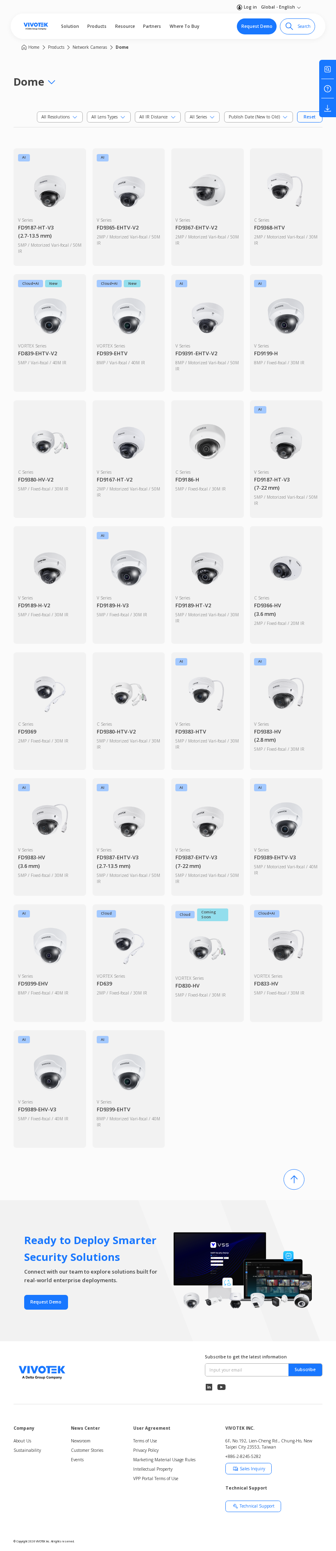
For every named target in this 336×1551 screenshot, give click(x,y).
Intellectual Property (153, 1469)
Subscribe (305, 1369)
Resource (125, 26)
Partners (152, 26)
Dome (122, 47)
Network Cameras (90, 47)
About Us (22, 1441)
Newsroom (81, 1441)
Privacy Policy (146, 1450)
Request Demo (256, 26)
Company (24, 1428)
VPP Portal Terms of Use (155, 1478)
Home (33, 47)
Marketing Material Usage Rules (164, 1459)
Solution (70, 26)
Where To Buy (184, 26)
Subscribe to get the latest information (246, 1357)
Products (97, 26)
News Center (85, 1428)
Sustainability (27, 1450)
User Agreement (151, 1428)
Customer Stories (87, 1450)
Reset (310, 117)
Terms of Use (145, 1441)
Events (77, 1459)
